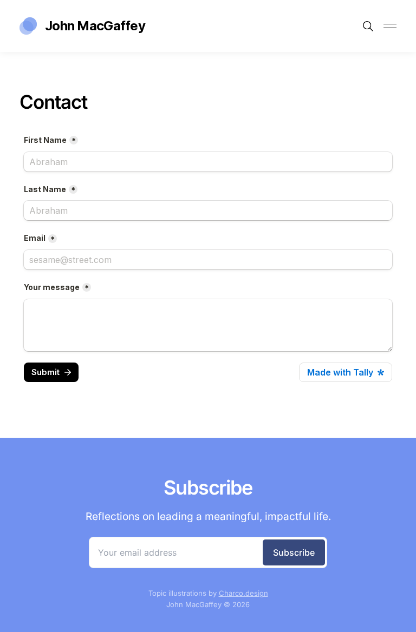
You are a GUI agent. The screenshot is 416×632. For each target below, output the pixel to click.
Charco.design (243, 593)
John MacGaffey (95, 26)
